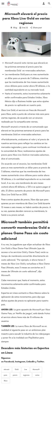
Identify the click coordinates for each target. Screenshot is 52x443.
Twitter (40, 361)
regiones (26, 375)
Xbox (5, 381)
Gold (17, 369)
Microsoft (36, 369)
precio (15, 375)
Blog (15, 27)
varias (37, 375)
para (5, 375)
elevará (6, 369)
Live (25, 369)
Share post (37, 27)
